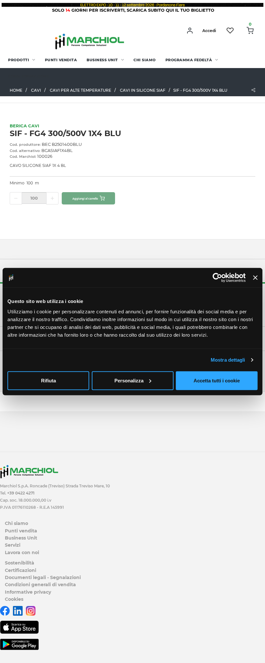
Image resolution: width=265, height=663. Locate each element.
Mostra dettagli (228, 360)
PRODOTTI (18, 60)
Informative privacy (28, 592)
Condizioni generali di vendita (40, 584)
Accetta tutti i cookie (217, 380)
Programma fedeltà (188, 60)
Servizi (12, 545)
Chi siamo (144, 60)
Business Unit (102, 60)
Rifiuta (48, 380)
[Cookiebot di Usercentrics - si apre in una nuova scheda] (217, 278)
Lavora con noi (22, 552)
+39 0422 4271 (21, 493)
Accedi (209, 30)
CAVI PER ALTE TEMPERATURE (80, 90)
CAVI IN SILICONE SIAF (142, 90)
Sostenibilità (19, 563)
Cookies (14, 599)
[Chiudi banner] (255, 277)
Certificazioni (20, 570)
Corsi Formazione (28, 76)
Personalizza (128, 380)
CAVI (36, 90)
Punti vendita (61, 60)
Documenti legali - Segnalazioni (43, 577)
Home (16, 90)
